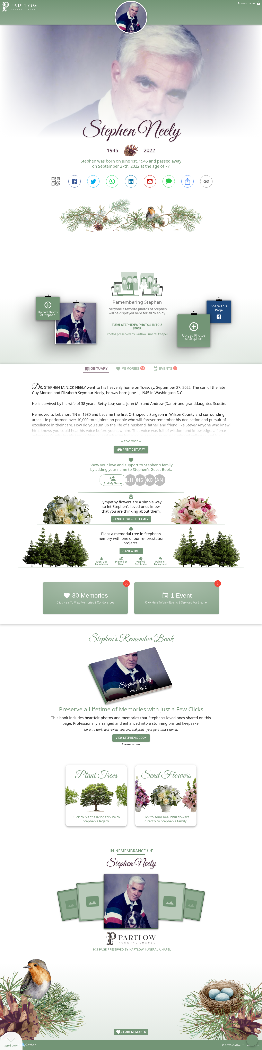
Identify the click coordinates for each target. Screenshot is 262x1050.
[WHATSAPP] (112, 181)
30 (126, 583)
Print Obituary (133, 449)
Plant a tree (131, 551)
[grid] (131, 312)
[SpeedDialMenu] (252, 1040)
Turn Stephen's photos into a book (137, 326)
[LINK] (206, 181)
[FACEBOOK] (74, 181)
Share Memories (133, 1032)
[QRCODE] (56, 181)
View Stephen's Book (131, 737)
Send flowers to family (130, 519)
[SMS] (169, 181)
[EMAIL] (150, 181)
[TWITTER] (93, 181)
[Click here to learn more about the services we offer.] (131, 939)
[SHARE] (187, 181)
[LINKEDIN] (131, 181)
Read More (131, 441)
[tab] (96, 368)
